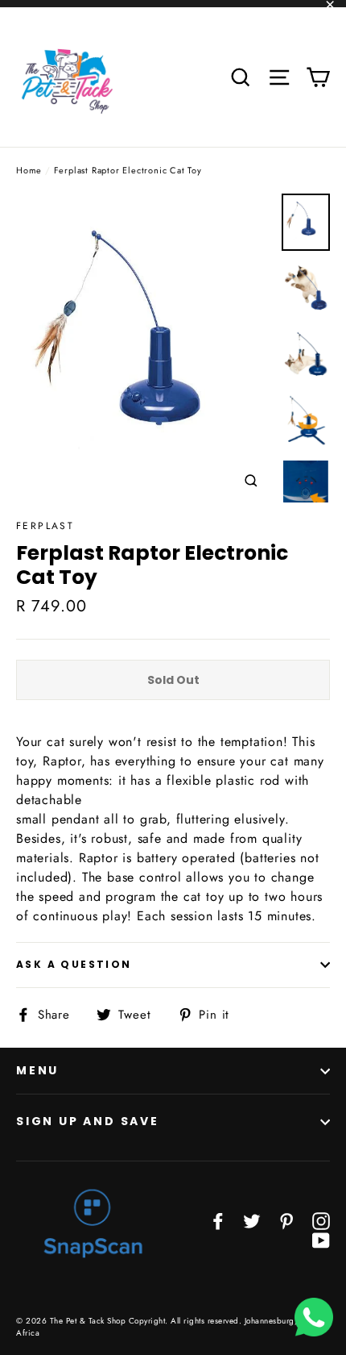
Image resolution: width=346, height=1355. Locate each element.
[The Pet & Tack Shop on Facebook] (218, 1220)
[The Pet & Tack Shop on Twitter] (252, 1220)
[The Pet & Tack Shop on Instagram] (321, 1220)
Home (29, 170)
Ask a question (74, 964)
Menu (37, 1070)
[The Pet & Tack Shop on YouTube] (321, 1239)
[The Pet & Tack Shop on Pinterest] (286, 1220)
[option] (144, 348)
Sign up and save (87, 1121)
